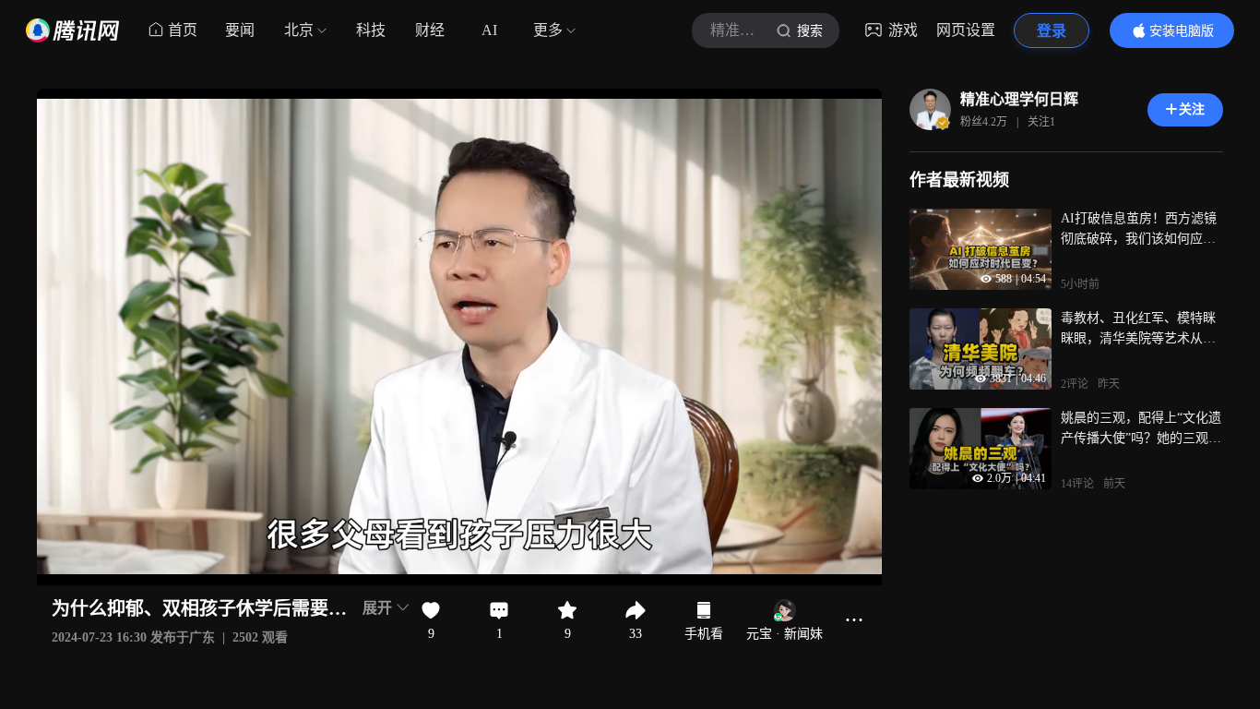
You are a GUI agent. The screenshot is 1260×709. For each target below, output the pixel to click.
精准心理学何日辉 (1019, 99)
